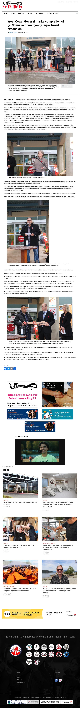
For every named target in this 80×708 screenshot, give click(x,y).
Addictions (46, 543)
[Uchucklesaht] (29, 662)
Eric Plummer (7, 504)
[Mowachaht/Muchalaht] (36, 655)
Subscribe (61, 2)
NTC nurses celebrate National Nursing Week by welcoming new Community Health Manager (59, 591)
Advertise (68, 2)
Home (5, 13)
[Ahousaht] (29, 648)
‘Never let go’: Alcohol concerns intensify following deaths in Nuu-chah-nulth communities (58, 547)
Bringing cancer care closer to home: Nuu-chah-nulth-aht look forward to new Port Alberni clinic (58, 504)
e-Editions (19, 685)
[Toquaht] (58, 655)
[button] (40, 60)
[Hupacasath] (58, 648)
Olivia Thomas (7, 593)
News (13, 13)
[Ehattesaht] (44, 648)
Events (30, 13)
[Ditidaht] (36, 648)
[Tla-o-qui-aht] (51, 655)
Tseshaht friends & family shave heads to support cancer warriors (19, 546)
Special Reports (52, 13)
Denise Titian (12, 32)
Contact (75, 2)
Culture (11, 586)
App (64, 697)
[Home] (12, 5)
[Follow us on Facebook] (56, 681)
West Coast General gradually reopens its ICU (20, 502)
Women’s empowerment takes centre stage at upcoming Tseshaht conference (20, 590)
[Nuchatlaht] (44, 655)
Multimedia (39, 13)
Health (6, 469)
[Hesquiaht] (51, 648)
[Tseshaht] (66, 655)
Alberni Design (54, 697)
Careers (21, 13)
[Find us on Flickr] (60, 681)
